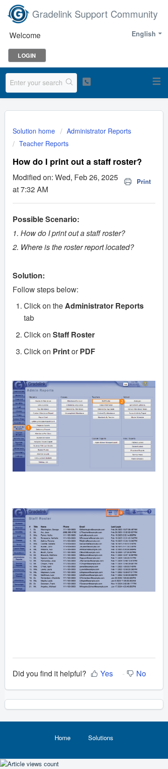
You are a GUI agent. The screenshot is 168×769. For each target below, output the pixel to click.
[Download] (66, 381)
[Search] (70, 83)
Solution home (35, 130)
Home (62, 737)
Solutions (100, 737)
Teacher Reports (44, 143)
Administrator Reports (99, 130)
